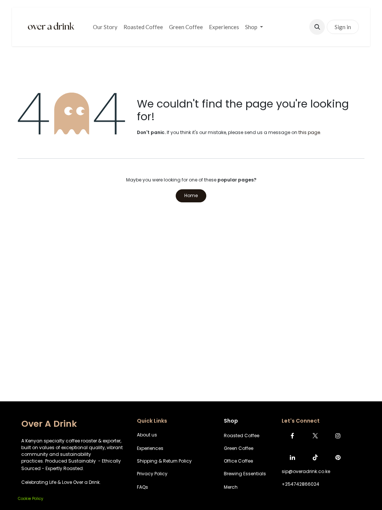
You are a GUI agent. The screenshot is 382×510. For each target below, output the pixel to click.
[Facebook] (292, 435)
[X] (315, 435)
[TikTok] (315, 457)
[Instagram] (338, 435)
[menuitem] (105, 27)
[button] (317, 27)
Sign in (343, 27)
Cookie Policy (30, 498)
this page (309, 132)
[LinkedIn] (292, 457)
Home (191, 195)
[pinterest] (338, 457)
